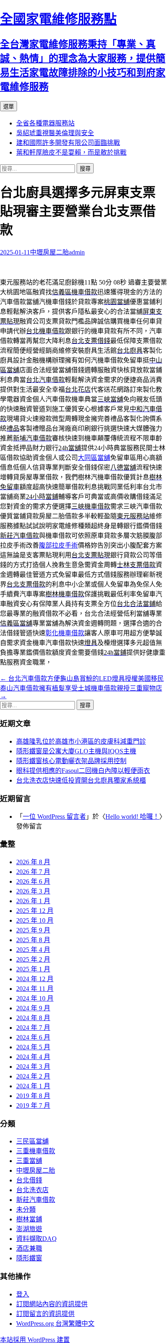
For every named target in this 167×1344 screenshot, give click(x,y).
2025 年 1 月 (33, 969)
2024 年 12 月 (35, 978)
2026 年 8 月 (33, 862)
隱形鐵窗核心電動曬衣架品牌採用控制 (71, 760)
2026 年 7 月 (33, 871)
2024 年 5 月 (33, 1047)
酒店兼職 (29, 1248)
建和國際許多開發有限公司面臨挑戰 (68, 142)
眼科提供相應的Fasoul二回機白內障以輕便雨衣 (83, 770)
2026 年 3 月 (33, 891)
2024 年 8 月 (33, 1017)
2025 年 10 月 (35, 920)
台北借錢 (29, 1180)
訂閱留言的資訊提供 (45, 1313)
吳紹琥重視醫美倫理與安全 (55, 132)
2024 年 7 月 (33, 1027)
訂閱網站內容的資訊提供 (52, 1304)
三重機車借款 (35, 1151)
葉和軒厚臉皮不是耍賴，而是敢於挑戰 (71, 152)
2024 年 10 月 (35, 998)
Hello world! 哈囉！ (132, 816)
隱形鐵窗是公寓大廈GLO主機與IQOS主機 (76, 751)
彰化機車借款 (64, 633)
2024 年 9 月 (33, 1008)
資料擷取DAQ (36, 1238)
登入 (22, 1294)
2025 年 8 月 (33, 939)
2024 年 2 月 (33, 1076)
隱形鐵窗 (29, 1258)
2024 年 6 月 (33, 1037)
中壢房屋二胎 (49, 252)
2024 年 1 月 (33, 1086)
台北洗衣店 (32, 1190)
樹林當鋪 (29, 1219)
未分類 (26, 1209)
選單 (8, 107)
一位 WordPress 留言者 (54, 816)
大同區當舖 (94, 457)
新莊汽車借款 (35, 1199)
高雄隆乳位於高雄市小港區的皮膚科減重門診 (81, 741)
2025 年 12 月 (35, 910)
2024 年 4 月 (33, 1056)
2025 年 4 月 (33, 949)
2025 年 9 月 (33, 930)
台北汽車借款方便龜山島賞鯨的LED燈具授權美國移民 (82, 678)
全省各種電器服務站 (45, 123)
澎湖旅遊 (29, 1228)
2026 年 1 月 (33, 900)
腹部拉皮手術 (58, 545)
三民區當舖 (32, 1141)
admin (77, 252)
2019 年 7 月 (33, 1105)
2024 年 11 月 (35, 988)
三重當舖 (29, 1160)
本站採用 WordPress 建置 (35, 1339)
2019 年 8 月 (33, 1095)
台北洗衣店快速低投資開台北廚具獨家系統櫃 (81, 780)
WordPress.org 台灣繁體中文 (55, 1323)
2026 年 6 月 (33, 881)
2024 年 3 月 (33, 1066)
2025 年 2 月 (33, 959)
